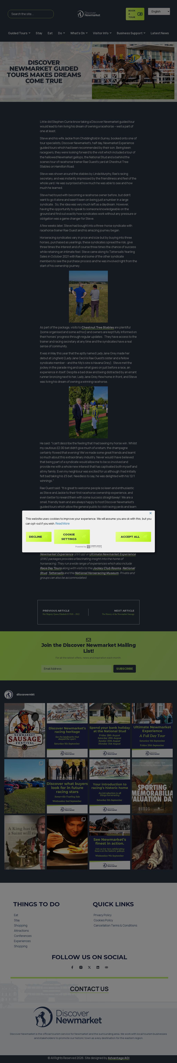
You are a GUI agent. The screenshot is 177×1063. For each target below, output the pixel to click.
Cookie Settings (69, 537)
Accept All (130, 536)
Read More (62, 523)
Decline (35, 536)
